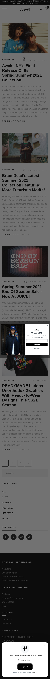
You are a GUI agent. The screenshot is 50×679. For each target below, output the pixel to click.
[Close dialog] (47, 325)
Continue (37, 344)
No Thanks (36, 348)
